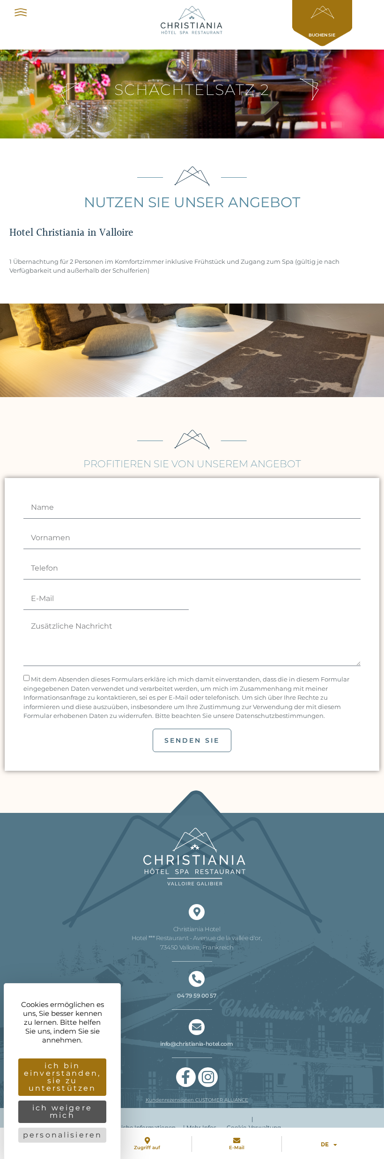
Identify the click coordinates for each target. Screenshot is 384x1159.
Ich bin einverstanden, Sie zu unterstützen (62, 1077)
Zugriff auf (147, 1148)
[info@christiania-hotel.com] (197, 1027)
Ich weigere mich (62, 1111)
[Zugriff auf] (147, 1140)
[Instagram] (208, 1077)
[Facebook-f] (186, 1077)
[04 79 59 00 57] (197, 979)
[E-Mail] (236, 1140)
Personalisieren (62, 1134)
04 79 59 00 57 (196, 995)
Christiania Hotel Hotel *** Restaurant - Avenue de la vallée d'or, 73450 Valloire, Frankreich (197, 938)
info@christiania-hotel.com (196, 1043)
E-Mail (236, 1148)
